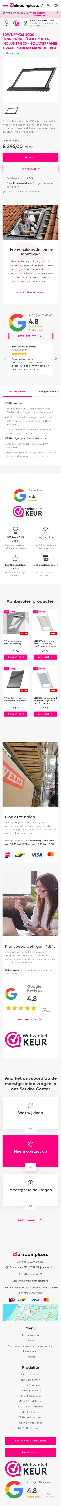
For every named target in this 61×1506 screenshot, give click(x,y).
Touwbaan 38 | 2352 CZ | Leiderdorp (33, 1267)
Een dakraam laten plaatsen (29, 292)
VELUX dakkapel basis (30, 1417)
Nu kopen (30, 157)
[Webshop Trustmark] (16, 23)
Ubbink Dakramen (30, 1385)
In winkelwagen (30, 169)
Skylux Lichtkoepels (31, 1396)
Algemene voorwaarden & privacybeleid (30, 1346)
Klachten (31, 1357)
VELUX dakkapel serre (30, 1423)
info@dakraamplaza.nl (33, 1281)
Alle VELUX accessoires (30, 1428)
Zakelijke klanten (30, 1452)
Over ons (30, 1341)
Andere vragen (27, 1220)
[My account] (48, 5)
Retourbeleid (30, 1351)
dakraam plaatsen (39, 14)
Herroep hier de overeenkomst (30, 1441)
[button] (42, 5)
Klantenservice (30, 1335)
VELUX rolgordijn (30, 1412)
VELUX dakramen (30, 1374)
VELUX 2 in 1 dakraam (30, 1401)
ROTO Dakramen (30, 1380)
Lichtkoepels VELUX (30, 1391)
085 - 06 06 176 (32, 1274)
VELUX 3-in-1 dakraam (30, 1407)
